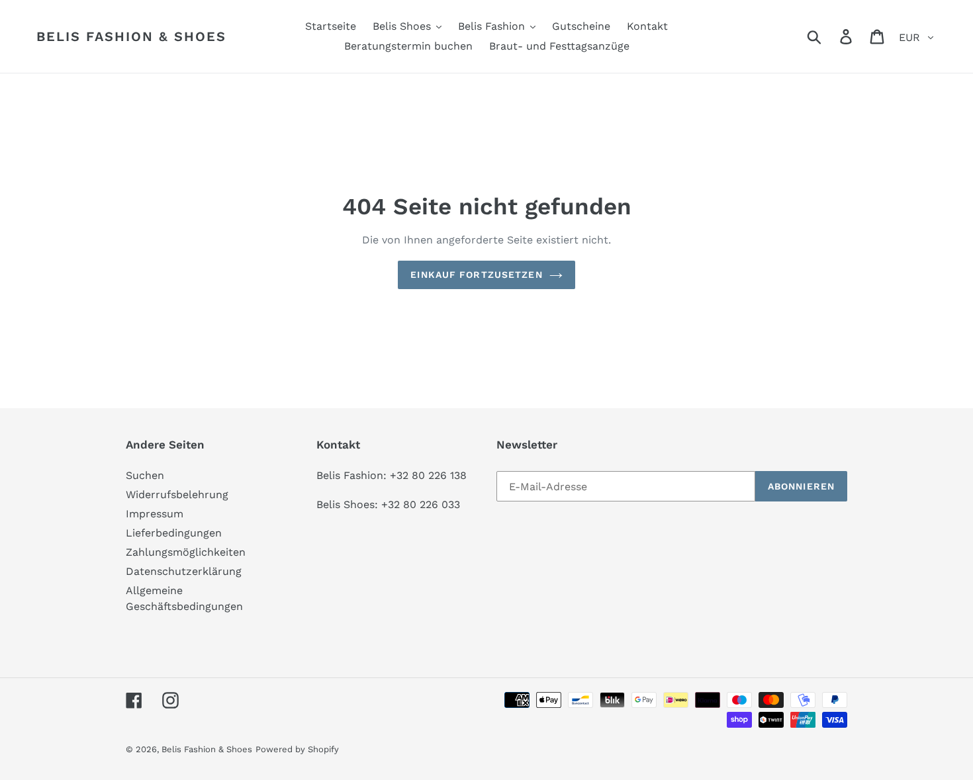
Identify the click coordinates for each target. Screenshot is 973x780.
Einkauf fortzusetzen (476, 274)
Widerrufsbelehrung (177, 494)
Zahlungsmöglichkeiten (186, 552)
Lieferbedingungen (174, 533)
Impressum (154, 513)
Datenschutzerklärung (184, 571)
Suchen (145, 475)
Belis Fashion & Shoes (131, 36)
